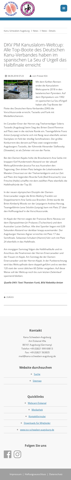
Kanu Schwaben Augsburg (17, 30)
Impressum (16, 474)
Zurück (10, 297)
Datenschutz (55, 474)
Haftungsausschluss (35, 474)
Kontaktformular (37, 416)
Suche (37, 374)
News (35, 30)
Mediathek (37, 409)
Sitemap (37, 380)
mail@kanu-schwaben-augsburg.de (37, 356)
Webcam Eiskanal (37, 403)
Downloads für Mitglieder (37, 423)
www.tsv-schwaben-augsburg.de (37, 429)
